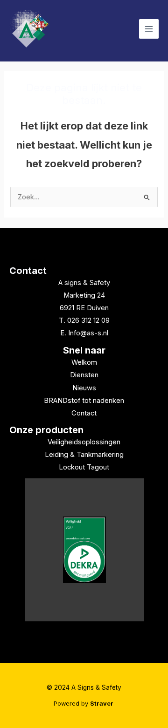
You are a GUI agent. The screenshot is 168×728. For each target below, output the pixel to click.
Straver (102, 703)
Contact (28, 270)
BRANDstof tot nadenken (84, 400)
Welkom (84, 362)
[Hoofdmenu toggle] (149, 29)
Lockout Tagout (84, 467)
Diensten (84, 375)
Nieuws (84, 388)
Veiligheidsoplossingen (84, 442)
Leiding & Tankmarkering (84, 454)
